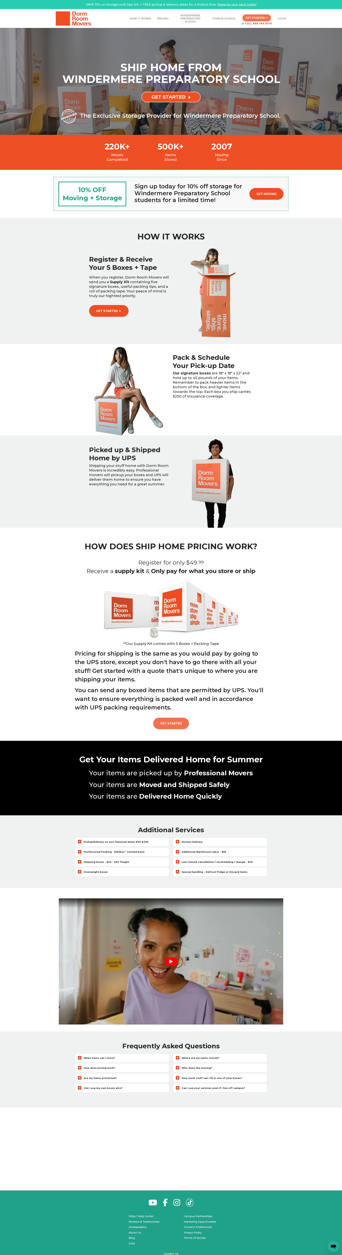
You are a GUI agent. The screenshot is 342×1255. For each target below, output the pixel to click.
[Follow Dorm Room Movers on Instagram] (176, 1204)
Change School (224, 18)
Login (282, 18)
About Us (135, 1232)
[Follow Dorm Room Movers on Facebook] (165, 1204)
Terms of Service (195, 1238)
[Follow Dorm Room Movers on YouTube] (152, 1204)
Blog (132, 1238)
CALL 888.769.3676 (258, 23)
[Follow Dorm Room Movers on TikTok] (190, 1203)
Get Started (171, 723)
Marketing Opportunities (200, 1221)
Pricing (163, 18)
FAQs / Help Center (141, 1216)
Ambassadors (138, 1227)
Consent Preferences (198, 1227)
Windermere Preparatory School (190, 18)
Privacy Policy (193, 1232)
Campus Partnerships (198, 1216)
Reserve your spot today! (236, 4)
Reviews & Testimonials (144, 1221)
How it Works (140, 18)
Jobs (132, 1243)
